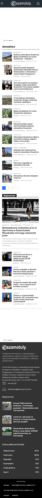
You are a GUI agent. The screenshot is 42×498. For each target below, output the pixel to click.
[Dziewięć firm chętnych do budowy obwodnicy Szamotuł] (7, 152)
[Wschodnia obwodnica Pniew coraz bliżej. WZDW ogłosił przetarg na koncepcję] (7, 431)
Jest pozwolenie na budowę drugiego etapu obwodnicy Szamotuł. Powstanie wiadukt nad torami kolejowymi (26, 86)
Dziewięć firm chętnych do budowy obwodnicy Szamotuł (26, 151)
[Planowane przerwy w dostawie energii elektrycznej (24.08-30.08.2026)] (7, 256)
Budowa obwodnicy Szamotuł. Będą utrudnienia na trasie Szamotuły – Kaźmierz (26, 57)
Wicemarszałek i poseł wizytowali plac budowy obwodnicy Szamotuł (24, 126)
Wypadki (16, 160)
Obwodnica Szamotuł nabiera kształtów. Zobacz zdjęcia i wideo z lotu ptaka (26, 139)
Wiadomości (17, 52)
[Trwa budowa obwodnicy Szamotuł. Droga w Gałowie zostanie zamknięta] (7, 100)
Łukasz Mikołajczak (19, 61)
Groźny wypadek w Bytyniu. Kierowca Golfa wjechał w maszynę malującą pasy (25, 271)
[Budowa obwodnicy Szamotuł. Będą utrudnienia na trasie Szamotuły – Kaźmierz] (7, 57)
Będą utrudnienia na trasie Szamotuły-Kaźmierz (25, 112)
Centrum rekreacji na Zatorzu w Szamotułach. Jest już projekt (24, 419)
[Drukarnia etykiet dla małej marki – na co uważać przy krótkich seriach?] (7, 284)
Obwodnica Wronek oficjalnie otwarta (26, 177)
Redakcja (16, 76)
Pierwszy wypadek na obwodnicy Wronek (23, 164)
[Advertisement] (21, 25)
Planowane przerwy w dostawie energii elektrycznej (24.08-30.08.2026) (22, 258)
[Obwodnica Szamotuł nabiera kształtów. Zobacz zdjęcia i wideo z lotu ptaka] (7, 139)
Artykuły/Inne (17, 280)
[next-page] (17, 188)
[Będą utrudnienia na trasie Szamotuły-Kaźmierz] (7, 113)
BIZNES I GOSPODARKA (20, 148)
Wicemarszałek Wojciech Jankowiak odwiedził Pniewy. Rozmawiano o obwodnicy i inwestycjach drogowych (26, 71)
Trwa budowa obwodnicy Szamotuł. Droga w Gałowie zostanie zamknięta (25, 100)
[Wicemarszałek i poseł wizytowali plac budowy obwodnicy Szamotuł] (7, 126)
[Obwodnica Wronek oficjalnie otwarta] (7, 178)
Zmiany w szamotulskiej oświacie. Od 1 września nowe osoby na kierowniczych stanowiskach (25, 298)
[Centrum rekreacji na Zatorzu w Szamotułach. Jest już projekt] (7, 419)
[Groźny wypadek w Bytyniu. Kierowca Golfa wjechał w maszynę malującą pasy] (7, 271)
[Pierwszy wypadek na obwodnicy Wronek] (7, 165)
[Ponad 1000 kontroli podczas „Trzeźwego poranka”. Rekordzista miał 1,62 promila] (7, 406)
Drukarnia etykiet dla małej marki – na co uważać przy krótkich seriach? (25, 284)
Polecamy (16, 293)
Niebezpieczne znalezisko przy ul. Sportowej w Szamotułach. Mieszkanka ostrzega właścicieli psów (19, 232)
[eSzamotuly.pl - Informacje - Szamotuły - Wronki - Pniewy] (21, 3)
